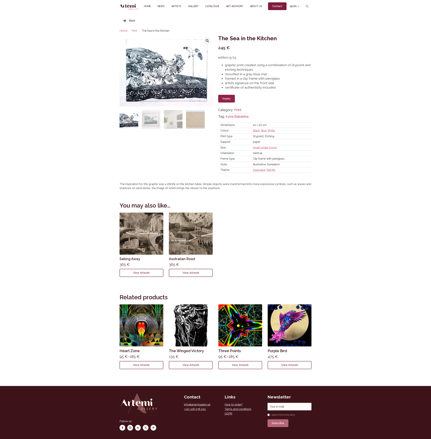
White (271, 130)
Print (134, 30)
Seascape (259, 170)
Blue (264, 130)
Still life (270, 170)
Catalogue (212, 6)
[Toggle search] (307, 6)
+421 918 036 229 (195, 409)
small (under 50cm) (265, 147)
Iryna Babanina (237, 116)
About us (256, 6)
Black (256, 130)
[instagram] (130, 428)
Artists (176, 6)
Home (147, 6)
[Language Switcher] (298, 6)
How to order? (234, 404)
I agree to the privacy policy (282, 415)
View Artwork (141, 272)
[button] (207, 40)
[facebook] (122, 428)
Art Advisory (234, 6)
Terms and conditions (238, 409)
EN (293, 6)
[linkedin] (138, 428)
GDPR (228, 413)
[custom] (145, 428)
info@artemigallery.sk (197, 404)
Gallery (193, 6)
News (161, 6)
